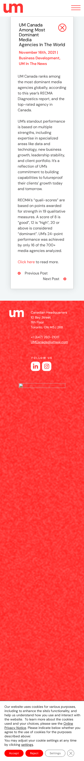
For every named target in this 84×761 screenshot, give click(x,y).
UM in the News (33, 63)
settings (27, 744)
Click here (26, 261)
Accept (14, 753)
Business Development (39, 58)
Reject (34, 753)
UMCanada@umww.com (49, 342)
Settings (55, 753)
